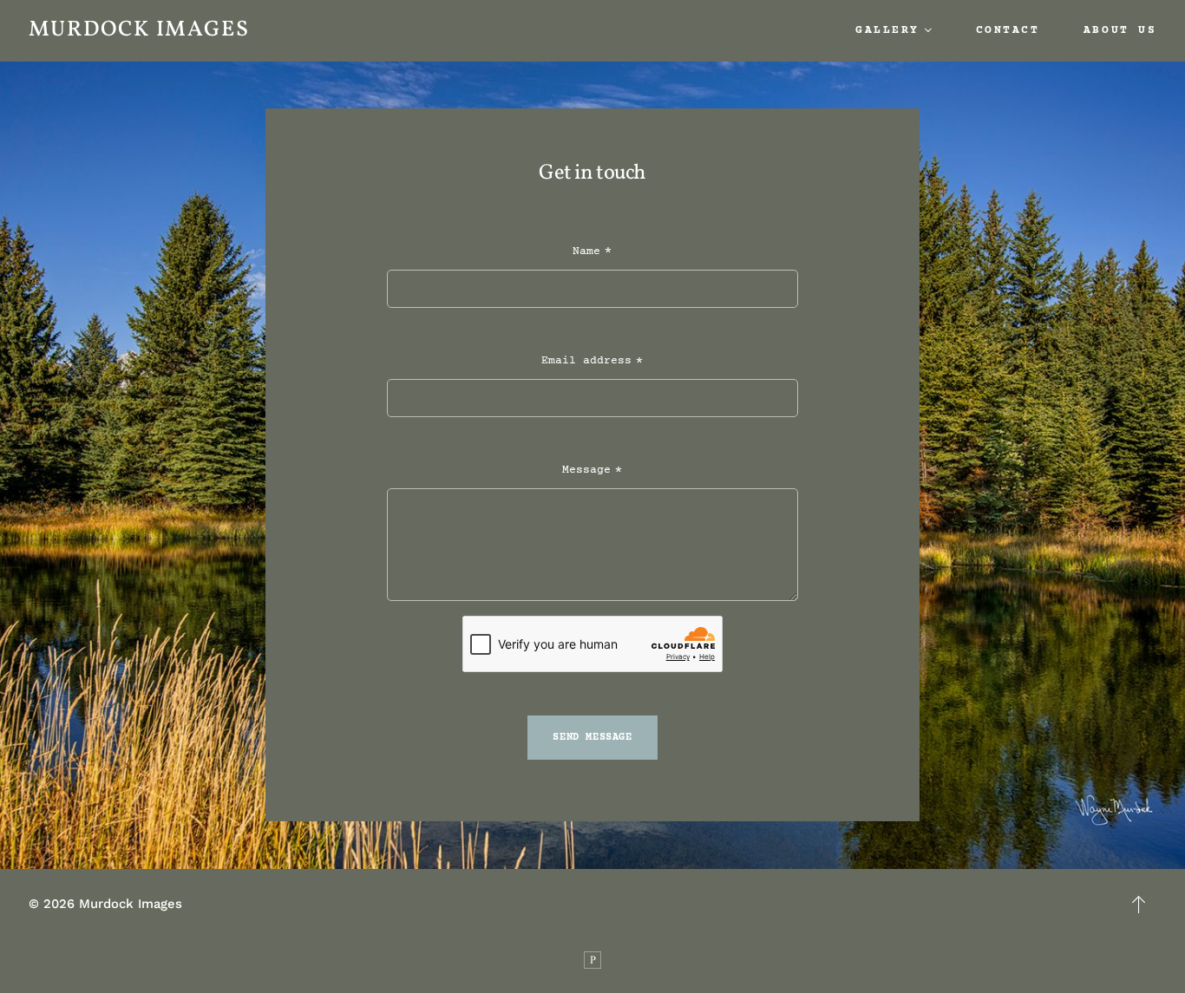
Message (586, 470)
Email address (586, 361)
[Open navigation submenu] (928, 30)
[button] (1139, 904)
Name (586, 251)
